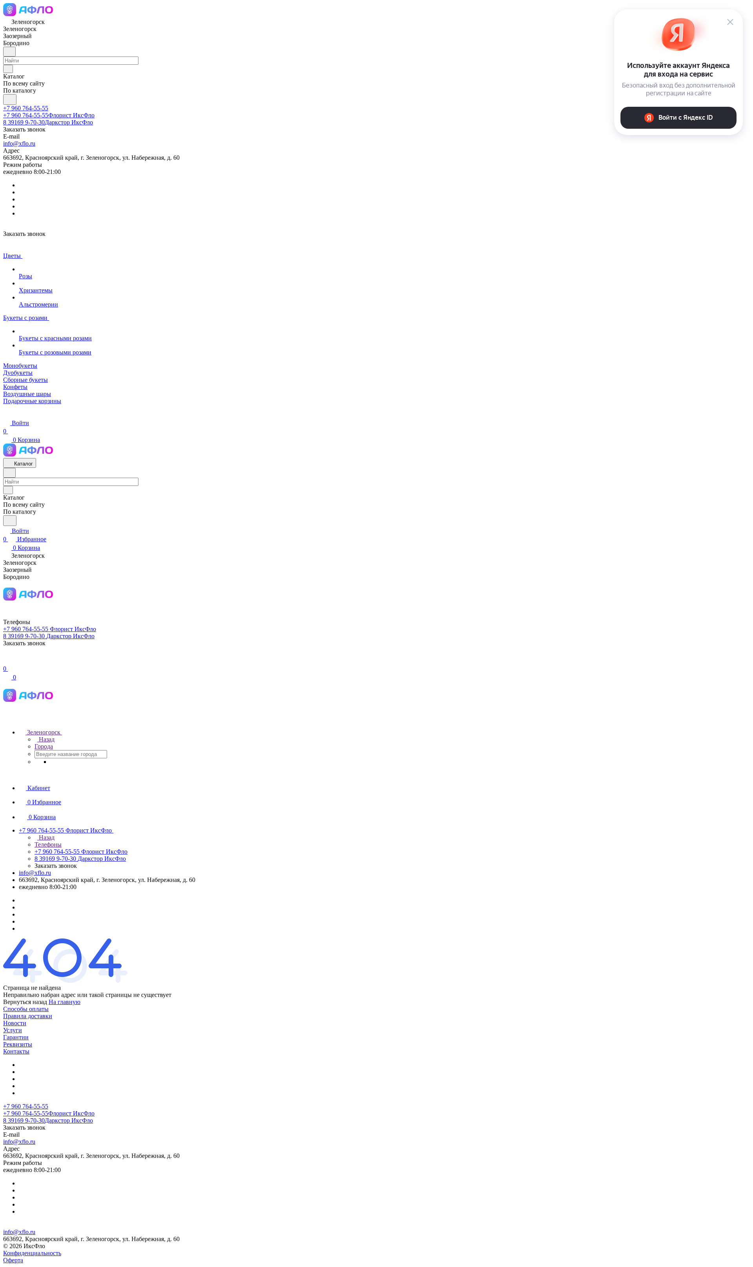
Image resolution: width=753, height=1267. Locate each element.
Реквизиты (17, 1044)
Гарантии (16, 1037)
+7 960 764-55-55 (25, 108)
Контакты (16, 1051)
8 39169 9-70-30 (48, 122)
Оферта (13, 1260)
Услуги (12, 1030)
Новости (14, 1023)
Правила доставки (27, 1016)
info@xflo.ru (19, 143)
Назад (46, 739)
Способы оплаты (26, 1009)
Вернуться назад (25, 1002)
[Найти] (9, 99)
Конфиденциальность (32, 1253)
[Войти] (6, 660)
